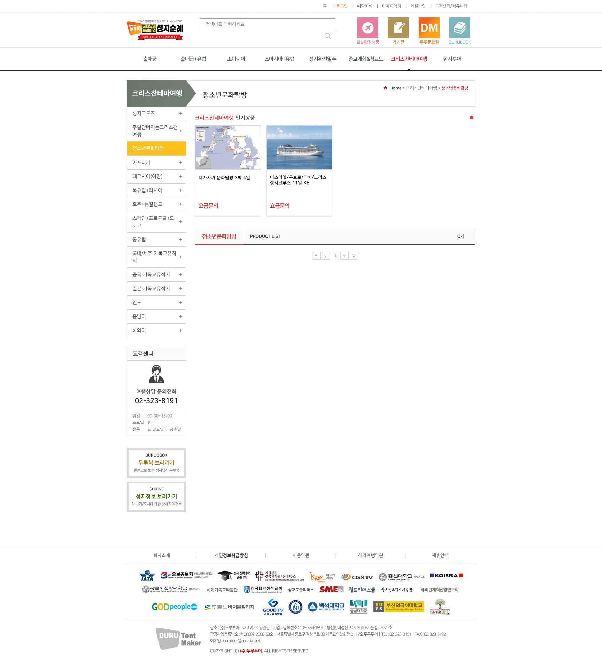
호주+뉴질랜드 (147, 204)
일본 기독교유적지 (151, 288)
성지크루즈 (143, 113)
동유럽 (139, 239)
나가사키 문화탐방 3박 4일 (224, 177)
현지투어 (452, 59)
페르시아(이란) (147, 176)
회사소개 (161, 555)
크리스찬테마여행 (409, 59)
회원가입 (418, 6)
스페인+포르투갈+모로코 (153, 222)
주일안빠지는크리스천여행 (155, 131)
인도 (136, 302)
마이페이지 (391, 6)
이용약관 (301, 555)
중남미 (139, 316)
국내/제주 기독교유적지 (154, 257)
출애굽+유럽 (193, 59)
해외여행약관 (370, 555)
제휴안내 (440, 555)
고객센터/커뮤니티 (451, 6)
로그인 (342, 6)
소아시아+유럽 (279, 59)
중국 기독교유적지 (151, 274)
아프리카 (141, 162)
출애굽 (150, 59)
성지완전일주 (322, 59)
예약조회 (364, 6)
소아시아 (236, 59)
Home (396, 88)
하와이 (139, 330)
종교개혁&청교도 (365, 59)
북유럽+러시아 (147, 190)
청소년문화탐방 (148, 148)
